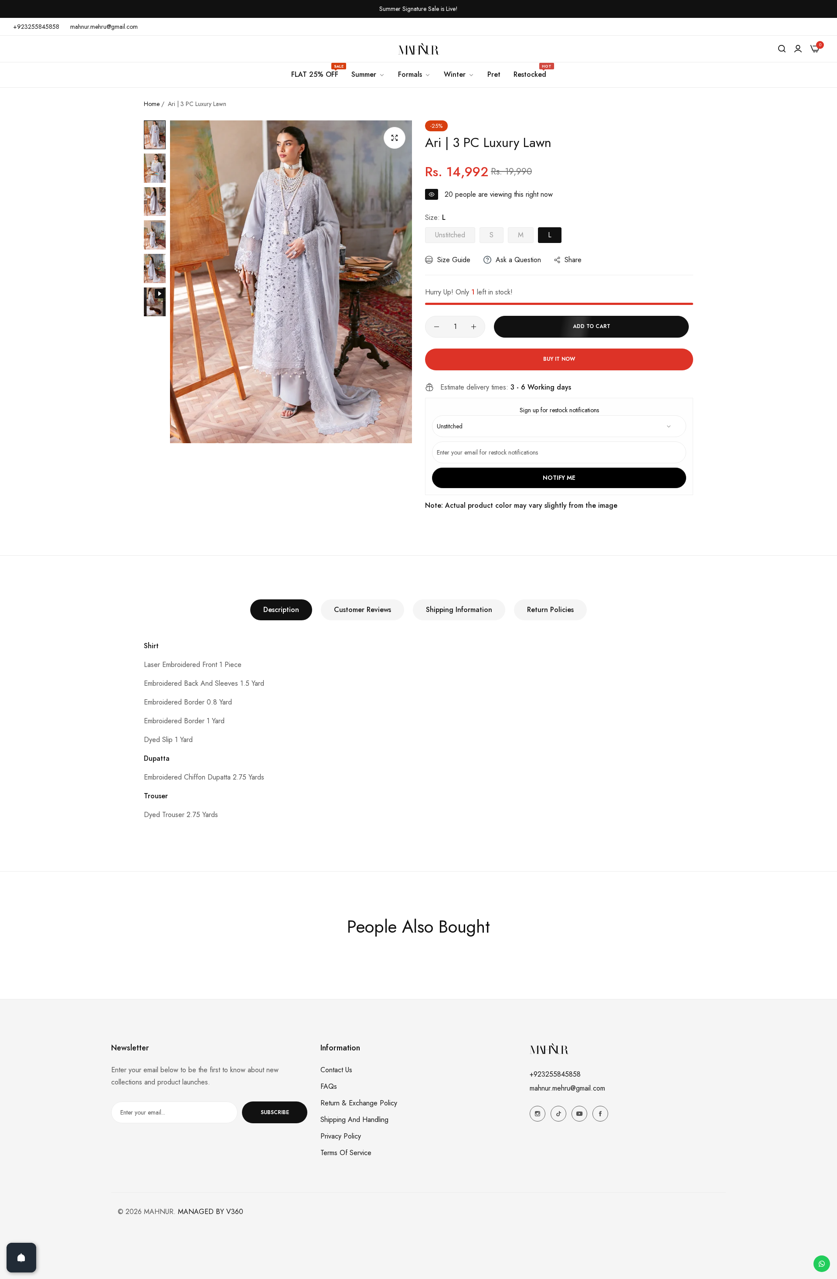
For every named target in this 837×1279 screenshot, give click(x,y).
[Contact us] (821, 1263)
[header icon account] (798, 49)
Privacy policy (340, 1136)
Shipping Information (459, 610)
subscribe (275, 1112)
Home (152, 103)
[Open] (21, 1257)
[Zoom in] (394, 138)
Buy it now (559, 359)
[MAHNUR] (418, 49)
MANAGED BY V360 (210, 1212)
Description (281, 610)
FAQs (328, 1086)
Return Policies (550, 610)
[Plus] (473, 326)
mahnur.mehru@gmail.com (567, 1088)
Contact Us (336, 1070)
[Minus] (436, 326)
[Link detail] (537, 1114)
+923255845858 (555, 1074)
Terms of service (345, 1153)
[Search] (782, 49)
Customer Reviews (362, 610)
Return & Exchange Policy (358, 1103)
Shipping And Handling (354, 1120)
